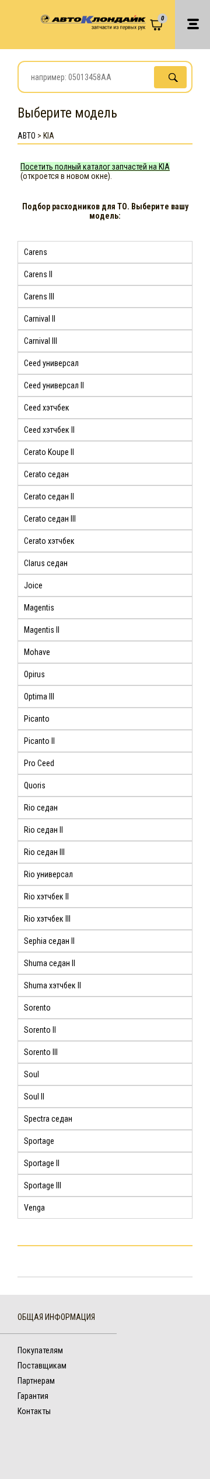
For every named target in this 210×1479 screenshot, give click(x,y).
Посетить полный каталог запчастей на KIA (95, 166)
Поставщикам (42, 1365)
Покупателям (40, 1350)
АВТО (27, 135)
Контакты (34, 1411)
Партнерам (36, 1380)
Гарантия (33, 1396)
